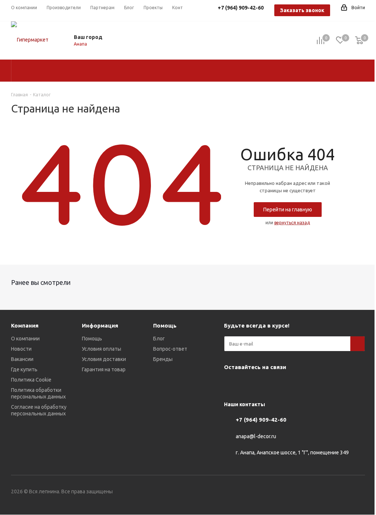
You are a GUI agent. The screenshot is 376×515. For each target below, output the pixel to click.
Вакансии (22, 359)
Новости (21, 349)
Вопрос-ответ (170, 349)
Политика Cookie (31, 380)
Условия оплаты (101, 349)
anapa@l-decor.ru (256, 436)
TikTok (323, 384)
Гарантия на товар (104, 369)
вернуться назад (292, 222)
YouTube (249, 384)
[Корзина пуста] (359, 40)
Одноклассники (268, 384)
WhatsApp (286, 384)
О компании (25, 338)
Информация (100, 325)
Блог (159, 338)
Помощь (92, 338)
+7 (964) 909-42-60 (261, 419)
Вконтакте (231, 384)
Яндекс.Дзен (304, 384)
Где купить (24, 369)
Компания (25, 325)
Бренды (163, 359)
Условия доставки (104, 359)
